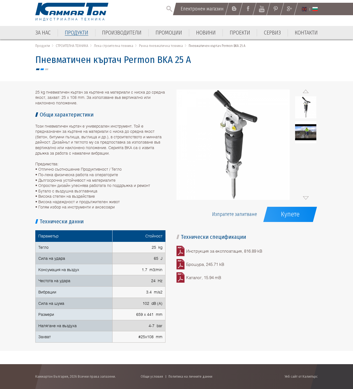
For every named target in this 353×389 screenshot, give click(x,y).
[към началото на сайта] (335, 355)
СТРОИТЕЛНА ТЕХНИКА (72, 46)
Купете (290, 214)
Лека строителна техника (113, 46)
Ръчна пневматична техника (161, 46)
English (304, 9)
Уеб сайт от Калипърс (301, 376)
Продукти (42, 46)
